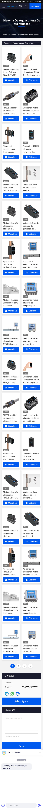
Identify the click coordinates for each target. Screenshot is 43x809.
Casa (4, 35)
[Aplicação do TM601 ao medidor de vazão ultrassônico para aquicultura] (11, 250)
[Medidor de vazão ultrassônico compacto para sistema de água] (31, 288)
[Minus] (39, 752)
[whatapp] (12, 693)
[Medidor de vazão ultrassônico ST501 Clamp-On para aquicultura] (11, 326)
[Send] (40, 805)
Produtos (11, 35)
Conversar (35, 6)
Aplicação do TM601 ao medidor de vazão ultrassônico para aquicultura (10, 267)
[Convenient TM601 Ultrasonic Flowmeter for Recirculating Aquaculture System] (31, 134)
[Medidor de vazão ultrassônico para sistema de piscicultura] (11, 288)
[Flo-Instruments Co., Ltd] (12, 6)
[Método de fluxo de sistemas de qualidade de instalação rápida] (31, 211)
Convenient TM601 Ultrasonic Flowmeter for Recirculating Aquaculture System (31, 152)
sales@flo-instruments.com (14, 2)
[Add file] (3, 805)
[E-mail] (17, 693)
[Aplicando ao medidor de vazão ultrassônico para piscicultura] (31, 250)
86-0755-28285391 (34, 2)
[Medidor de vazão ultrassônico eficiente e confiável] (11, 211)
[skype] (6, 693)
